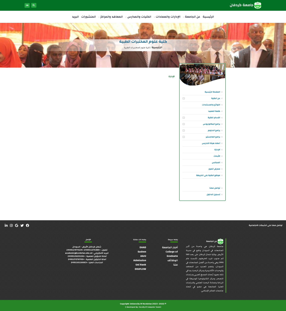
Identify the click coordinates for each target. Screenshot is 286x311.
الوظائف (172, 260)
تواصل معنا (214, 188)
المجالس (216, 162)
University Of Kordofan (141, 304)
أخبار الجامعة (170, 247)
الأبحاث (217, 156)
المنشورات (88, 16)
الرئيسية (208, 16)
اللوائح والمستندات (211, 105)
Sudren (142, 251)
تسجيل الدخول (213, 194)
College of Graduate (172, 253)
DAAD (143, 247)
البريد (75, 16)
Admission (139, 260)
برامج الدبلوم (214, 130)
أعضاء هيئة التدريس (211, 143)
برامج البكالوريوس (211, 124)
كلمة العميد (214, 111)
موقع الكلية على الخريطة (208, 175)
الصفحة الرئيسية (212, 92)
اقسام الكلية (214, 118)
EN (27, 5)
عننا (175, 264)
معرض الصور (214, 169)
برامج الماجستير (213, 137)
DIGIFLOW (140, 269)
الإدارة (217, 150)
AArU (143, 256)
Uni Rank (141, 264)
